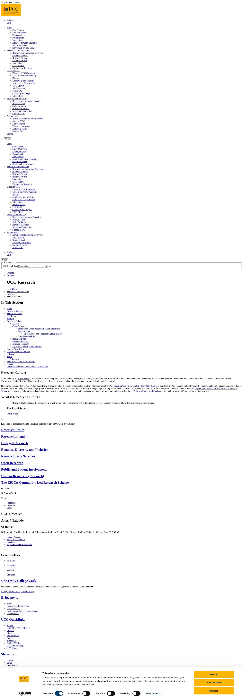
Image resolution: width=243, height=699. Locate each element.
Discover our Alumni (21, 126)
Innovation (17, 63)
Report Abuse (13, 665)
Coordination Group (27, 336)
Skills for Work (19, 106)
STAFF (10, 625)
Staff (9, 23)
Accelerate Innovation (22, 111)
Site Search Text (10, 266)
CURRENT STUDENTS (18, 628)
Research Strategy (20, 58)
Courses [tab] (10, 275)
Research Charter (20, 55)
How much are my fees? (23, 48)
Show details (152, 693)
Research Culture (14, 321)
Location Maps (27, 591)
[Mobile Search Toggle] (2, 139)
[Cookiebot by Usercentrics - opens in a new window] (24, 693)
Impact (10, 364)
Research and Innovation (18, 291)
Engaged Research (20, 344)
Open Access (24, 331)
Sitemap (10, 660)
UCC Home (12, 289)
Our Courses (18, 30)
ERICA (15, 323)
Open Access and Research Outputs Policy (43, 334)
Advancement (13, 613)
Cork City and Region (22, 93)
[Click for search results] (50, 266)
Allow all (214, 674)
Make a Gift (17, 131)
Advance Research (20, 108)
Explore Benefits (19, 129)
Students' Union (14, 643)
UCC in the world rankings (24, 75)
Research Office (19, 60)
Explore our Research (22, 68)
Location (11, 542)
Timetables (11, 640)
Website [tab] (10, 273)
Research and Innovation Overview (28, 53)
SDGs (9, 356)
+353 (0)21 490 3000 (10, 591)
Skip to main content (10, 2)
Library (10, 633)
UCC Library (18, 86)
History (15, 78)
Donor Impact (18, 124)
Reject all (213, 691)
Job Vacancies (18, 88)
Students (10, 20)
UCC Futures (18, 65)
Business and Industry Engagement (22, 611)
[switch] (86, 693)
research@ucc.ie (14, 537)
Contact (10, 630)
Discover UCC (13, 608)
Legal (9, 662)
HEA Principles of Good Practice (145, 391)
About (9, 308)
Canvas (10, 638)
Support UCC (18, 113)
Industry (10, 354)
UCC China (17, 96)
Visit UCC (17, 91)
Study (9, 603)
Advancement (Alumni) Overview (27, 118)
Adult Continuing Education (25, 43)
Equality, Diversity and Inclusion (26, 346)
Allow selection (213, 682)
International (17, 40)
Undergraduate (19, 35)
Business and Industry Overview (26, 101)
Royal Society (24, 378)
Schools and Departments (23, 83)
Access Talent (18, 103)
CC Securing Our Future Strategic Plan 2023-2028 (132, 386)
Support (10, 318)
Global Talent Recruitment (18, 351)
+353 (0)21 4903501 (16, 539)
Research (11, 294)
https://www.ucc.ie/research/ (19, 544)
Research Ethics (19, 339)
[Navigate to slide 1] (2, 419)
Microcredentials (19, 45)
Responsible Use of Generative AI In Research (27, 366)
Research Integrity (20, 341)
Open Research (19, 326)
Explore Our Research (17, 349)
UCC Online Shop (15, 645)
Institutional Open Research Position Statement (39, 329)
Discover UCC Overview (23, 73)
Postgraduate (18, 38)
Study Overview (19, 32)
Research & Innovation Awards (21, 361)
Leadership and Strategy (23, 81)
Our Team (11, 316)
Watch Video (12, 414)
